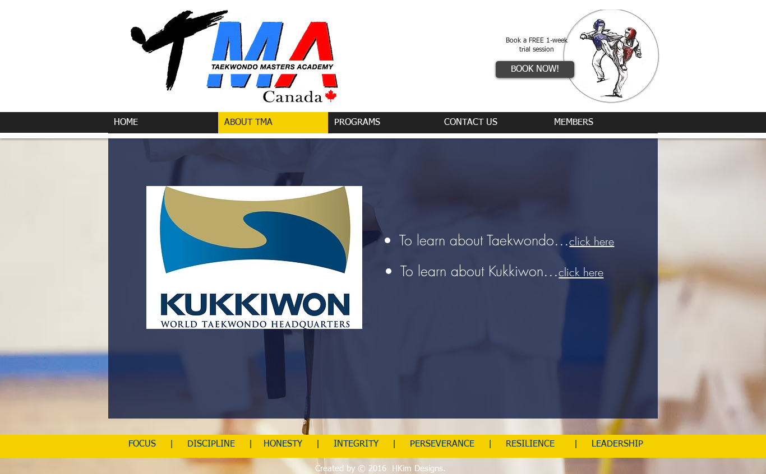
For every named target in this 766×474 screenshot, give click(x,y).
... (561, 239)
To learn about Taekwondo (476, 240)
